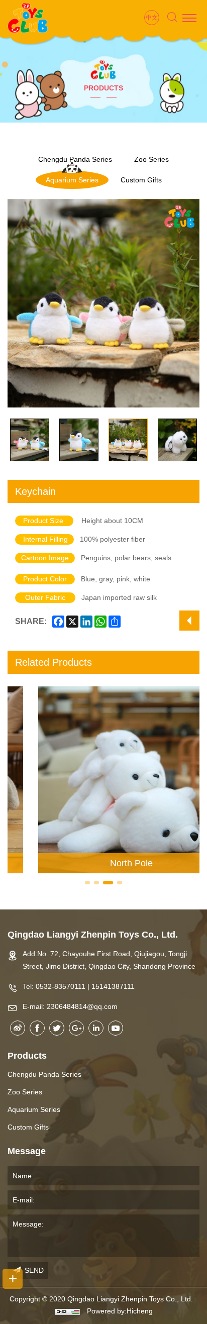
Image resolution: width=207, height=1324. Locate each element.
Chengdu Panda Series (44, 1074)
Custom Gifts (141, 180)
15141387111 (113, 986)
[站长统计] (67, 1311)
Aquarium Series (72, 180)
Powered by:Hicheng (120, 1311)
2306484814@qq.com (82, 1006)
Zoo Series (151, 159)
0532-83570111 (60, 986)
